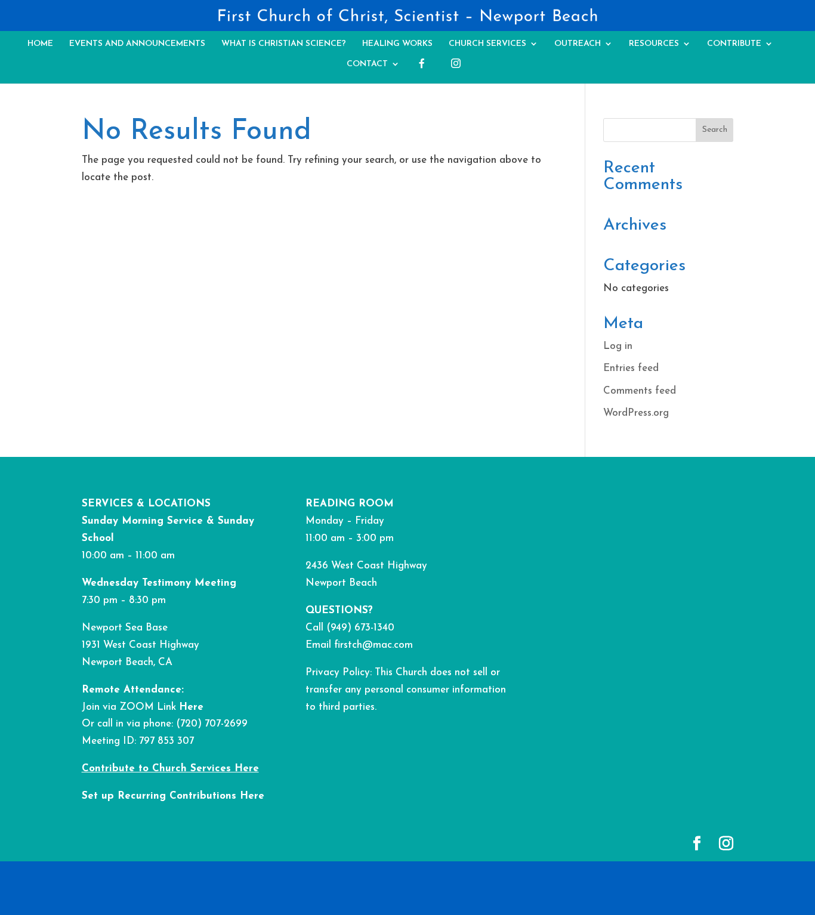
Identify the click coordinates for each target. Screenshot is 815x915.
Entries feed (631, 368)
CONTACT (367, 64)
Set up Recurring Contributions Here (173, 796)
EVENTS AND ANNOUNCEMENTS (137, 43)
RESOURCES (654, 43)
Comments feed (639, 391)
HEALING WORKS (397, 43)
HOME (40, 43)
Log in (617, 346)
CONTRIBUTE (734, 43)
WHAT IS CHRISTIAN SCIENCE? (283, 43)
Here (191, 707)
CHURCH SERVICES (487, 43)
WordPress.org (636, 413)
